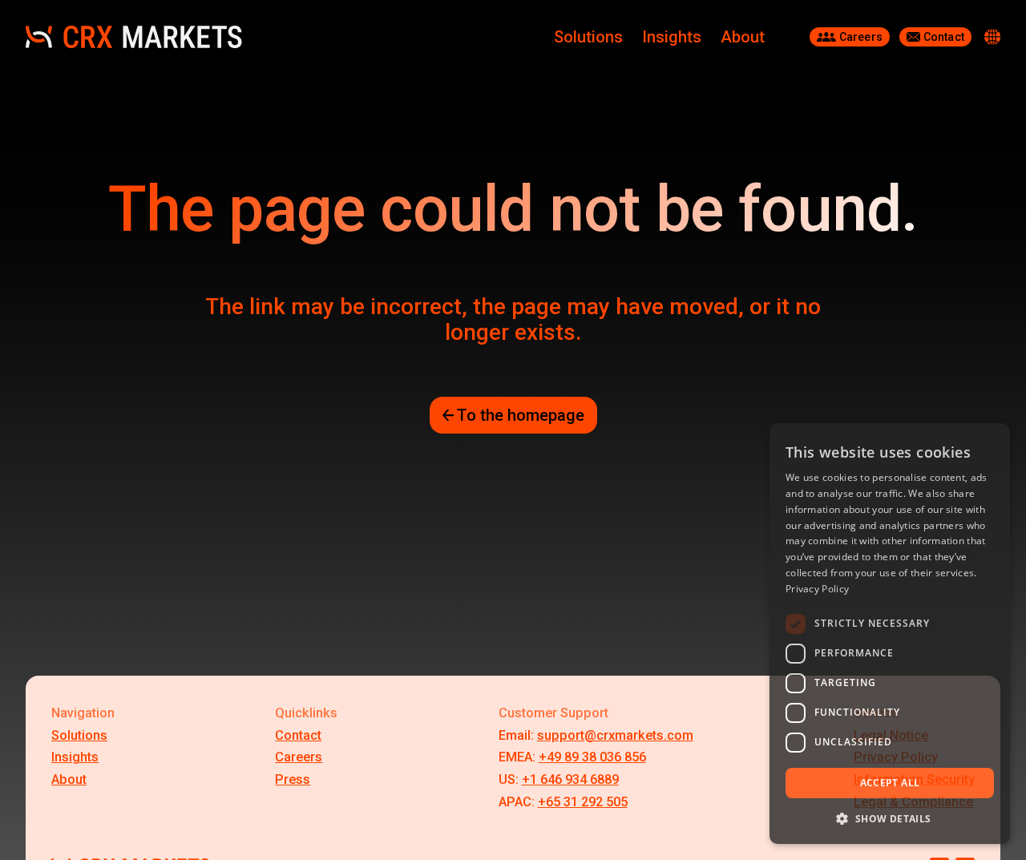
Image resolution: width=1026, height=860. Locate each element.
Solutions (588, 36)
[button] (890, 818)
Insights (671, 36)
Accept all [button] (890, 782)
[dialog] (890, 633)
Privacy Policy (817, 589)
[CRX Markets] (134, 37)
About (743, 36)
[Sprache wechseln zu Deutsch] (992, 37)
